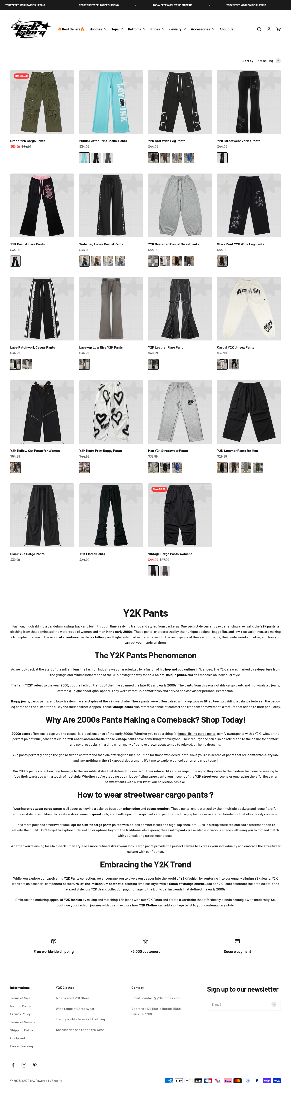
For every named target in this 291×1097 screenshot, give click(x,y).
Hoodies (96, 29)
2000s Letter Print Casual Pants (103, 141)
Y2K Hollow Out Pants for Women (35, 450)
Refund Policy (20, 1006)
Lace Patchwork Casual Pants (32, 347)
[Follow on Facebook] (13, 1065)
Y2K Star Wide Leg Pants (166, 141)
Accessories (200, 29)
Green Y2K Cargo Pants (27, 141)
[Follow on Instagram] (24, 1065)
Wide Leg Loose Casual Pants (101, 244)
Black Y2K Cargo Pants (27, 554)
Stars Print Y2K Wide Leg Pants (240, 244)
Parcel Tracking (21, 1046)
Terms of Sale (20, 998)
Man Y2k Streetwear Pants (168, 450)
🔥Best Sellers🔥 (71, 29)
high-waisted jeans (265, 685)
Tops (115, 29)
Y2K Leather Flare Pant (165, 347)
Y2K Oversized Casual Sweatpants (173, 244)
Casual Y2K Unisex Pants (235, 347)
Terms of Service (22, 1022)
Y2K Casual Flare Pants (27, 244)
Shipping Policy (21, 1030)
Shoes (155, 29)
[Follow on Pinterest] (35, 1065)
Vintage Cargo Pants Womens (170, 554)
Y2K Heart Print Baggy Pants (100, 450)
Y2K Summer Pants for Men (237, 450)
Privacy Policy (20, 1014)
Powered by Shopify (49, 1081)
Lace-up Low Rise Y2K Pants (101, 347)
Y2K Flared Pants (92, 554)
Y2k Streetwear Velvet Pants (238, 141)
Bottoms (134, 29)
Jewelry (175, 29)
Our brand (17, 1038)
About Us (226, 29)
